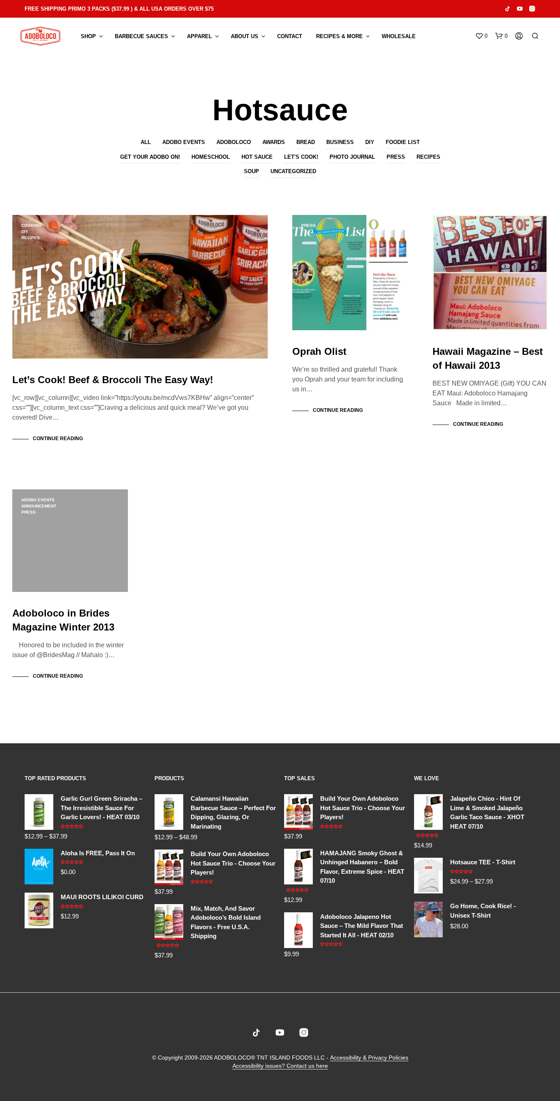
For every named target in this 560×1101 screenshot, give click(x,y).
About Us (244, 36)
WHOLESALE (399, 36)
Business (340, 142)
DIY (369, 142)
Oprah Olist (319, 351)
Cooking (31, 225)
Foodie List (403, 142)
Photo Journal (352, 157)
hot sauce (257, 157)
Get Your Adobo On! (150, 157)
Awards (273, 142)
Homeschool (210, 157)
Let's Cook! (301, 157)
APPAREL (199, 36)
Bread (305, 142)
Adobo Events (183, 142)
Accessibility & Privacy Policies (369, 1058)
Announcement (38, 506)
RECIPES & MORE (339, 36)
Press (396, 157)
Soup (251, 171)
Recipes (428, 157)
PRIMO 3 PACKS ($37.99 (98, 9)
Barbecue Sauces (141, 36)
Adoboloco (233, 142)
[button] (481, 36)
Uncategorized (293, 171)
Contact (289, 36)
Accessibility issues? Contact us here (280, 1066)
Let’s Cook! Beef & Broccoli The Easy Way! (112, 379)
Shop (88, 36)
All (146, 142)
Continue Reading (58, 438)
